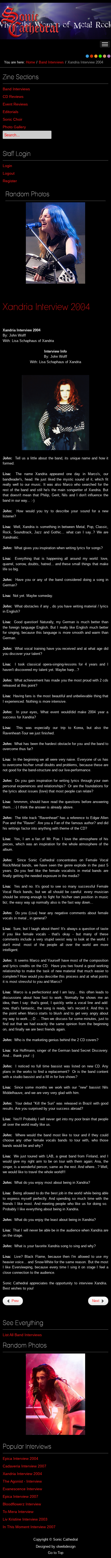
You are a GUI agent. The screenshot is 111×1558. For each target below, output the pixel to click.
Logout (9, 173)
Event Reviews (15, 104)
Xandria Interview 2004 (46, 306)
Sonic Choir (12, 119)
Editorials (10, 112)
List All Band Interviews (22, 1335)
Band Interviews (51, 62)
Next (96, 1301)
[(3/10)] (55, 243)
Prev (15, 1301)
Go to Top (55, 1553)
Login (7, 166)
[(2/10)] (55, 1394)
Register (10, 181)
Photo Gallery (14, 127)
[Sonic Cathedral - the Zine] (31, 21)
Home (30, 62)
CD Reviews (13, 96)
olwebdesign (65, 1546)
